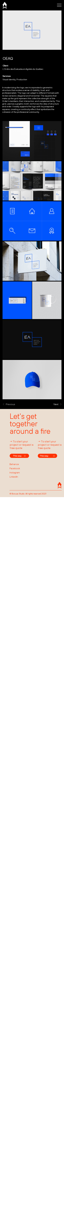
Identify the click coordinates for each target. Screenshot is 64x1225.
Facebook (15, 468)
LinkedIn (14, 476)
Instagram (15, 472)
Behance (14, 464)
